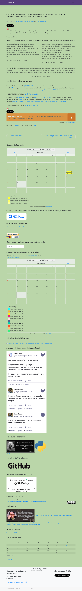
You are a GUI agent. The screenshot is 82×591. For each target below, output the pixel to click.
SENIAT (17, 125)
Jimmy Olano (42, 21)
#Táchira (14, 88)
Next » (68, 152)
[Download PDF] (7, 28)
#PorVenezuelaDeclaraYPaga (21, 101)
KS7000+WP (11, 3)
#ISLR (20, 99)
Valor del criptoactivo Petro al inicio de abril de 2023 (59, 137)
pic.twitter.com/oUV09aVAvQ (51, 90)
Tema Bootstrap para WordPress (28, 589)
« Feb (8, 559)
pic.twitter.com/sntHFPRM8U (58, 101)
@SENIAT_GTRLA (29, 86)
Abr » (12, 559)
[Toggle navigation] (73, 2)
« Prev (13, 152)
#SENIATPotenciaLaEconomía (39, 101)
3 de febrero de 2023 (31, 105)
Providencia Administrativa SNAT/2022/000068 (24, 256)
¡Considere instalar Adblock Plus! (15, 227)
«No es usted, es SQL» (16, 136)
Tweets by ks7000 (11, 533)
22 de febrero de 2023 (32, 94)
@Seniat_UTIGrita (22, 97)
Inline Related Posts (70, 122)
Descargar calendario (12, 257)
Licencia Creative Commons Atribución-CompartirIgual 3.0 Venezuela (26, 501)
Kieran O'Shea (49, 206)
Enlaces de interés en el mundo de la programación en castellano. (16, 583)
